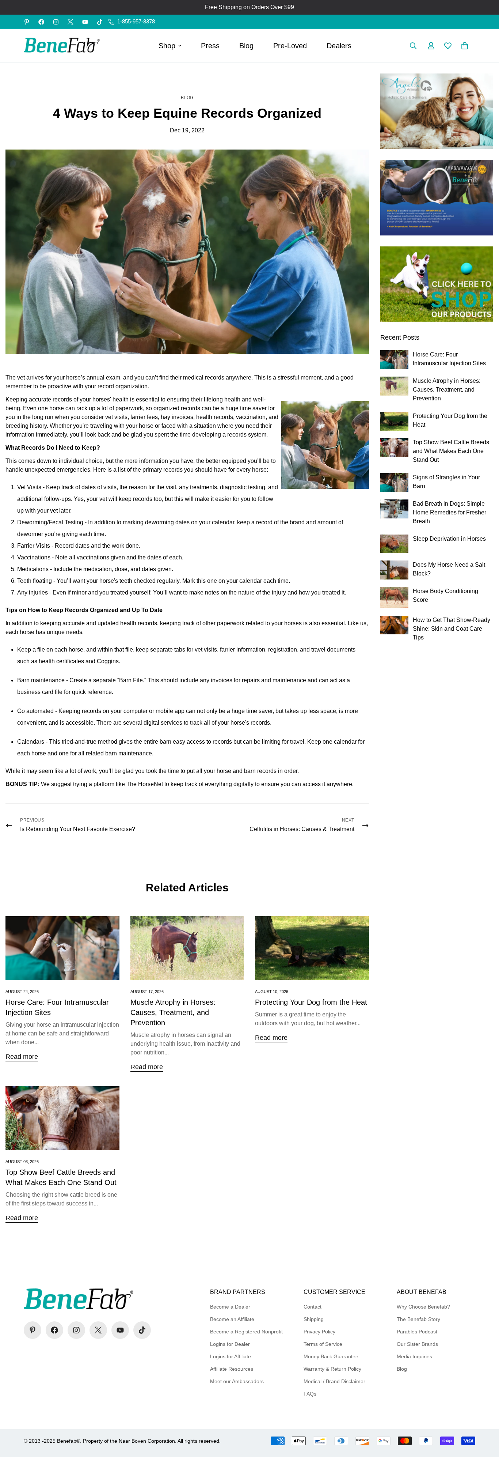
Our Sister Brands (417, 1344)
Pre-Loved (290, 46)
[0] (464, 45)
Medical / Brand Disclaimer (334, 1381)
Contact (312, 1307)
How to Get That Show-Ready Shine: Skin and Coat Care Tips (451, 629)
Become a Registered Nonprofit (246, 1332)
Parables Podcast (417, 1332)
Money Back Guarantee (331, 1356)
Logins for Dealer (230, 1344)
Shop (167, 46)
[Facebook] (41, 22)
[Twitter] (70, 22)
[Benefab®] (62, 45)
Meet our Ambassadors (237, 1381)
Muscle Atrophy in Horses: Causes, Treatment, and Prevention (173, 1012)
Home (173, 77)
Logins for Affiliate (230, 1356)
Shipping (314, 1319)
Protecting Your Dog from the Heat (311, 1002)
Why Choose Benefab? (423, 1307)
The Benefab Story (418, 1319)
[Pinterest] (27, 22)
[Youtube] (85, 22)
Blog (246, 46)
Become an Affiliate (232, 1319)
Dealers (339, 46)
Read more (21, 1056)
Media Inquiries (414, 1356)
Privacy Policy (319, 1332)
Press (210, 46)
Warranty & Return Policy (332, 1369)
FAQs (310, 1394)
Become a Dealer (230, 1307)
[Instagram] (56, 22)
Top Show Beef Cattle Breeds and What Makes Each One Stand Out (451, 451)
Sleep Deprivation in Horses (449, 539)
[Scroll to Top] (484, 1417)
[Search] (413, 46)
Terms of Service (323, 1344)
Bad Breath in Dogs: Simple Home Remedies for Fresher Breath (449, 512)
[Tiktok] (100, 22)
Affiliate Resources (231, 1369)
